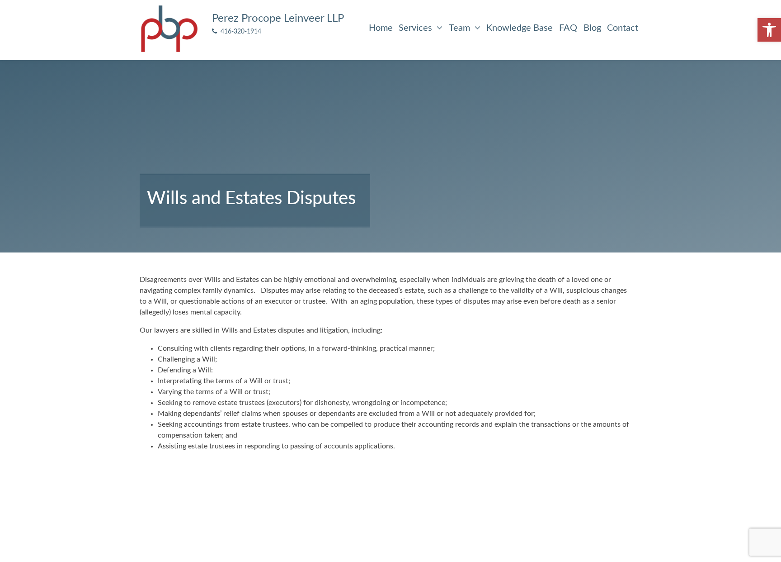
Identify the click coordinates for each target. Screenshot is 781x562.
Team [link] (460, 28)
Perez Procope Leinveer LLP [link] (278, 18)
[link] (769, 30)
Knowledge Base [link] (519, 28)
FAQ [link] (568, 28)
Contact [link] (622, 28)
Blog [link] (592, 28)
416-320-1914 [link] (239, 31)
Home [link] (381, 28)
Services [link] (416, 28)
